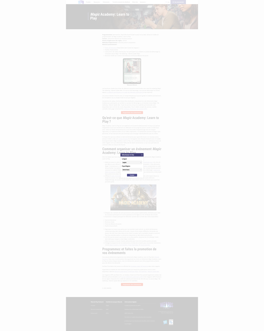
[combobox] (130, 162)
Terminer (132, 175)
